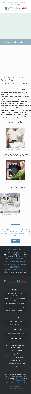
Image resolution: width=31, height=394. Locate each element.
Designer (21, 250)
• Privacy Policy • (21, 382)
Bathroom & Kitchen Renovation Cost (15, 303)
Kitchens (10, 252)
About (6, 272)
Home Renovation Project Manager (15, 310)
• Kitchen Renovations (15, 386)
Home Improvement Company (15, 307)
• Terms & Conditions (11, 382)
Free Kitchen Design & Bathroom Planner (15, 294)
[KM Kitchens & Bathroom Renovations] (15, 9)
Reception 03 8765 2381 (15, 321)
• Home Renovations (15, 385)
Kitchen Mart (11, 250)
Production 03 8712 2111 (15, 324)
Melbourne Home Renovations (15, 269)
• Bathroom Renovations (15, 388)
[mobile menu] (29, 9)
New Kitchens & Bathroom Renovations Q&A (15, 299)
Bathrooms (20, 252)
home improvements (15, 258)
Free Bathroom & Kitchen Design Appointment (15, 334)
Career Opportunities (15, 338)
